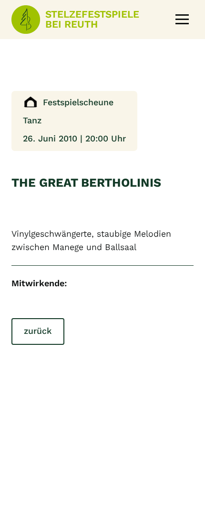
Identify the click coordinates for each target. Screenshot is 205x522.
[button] (182, 19)
